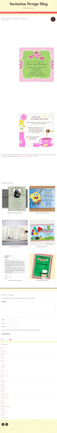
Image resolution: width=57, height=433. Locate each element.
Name (3, 319)
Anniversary (3, 347)
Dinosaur (3, 371)
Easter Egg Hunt (4, 375)
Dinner (2, 369)
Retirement (3, 404)
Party (2, 400)
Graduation (3, 382)
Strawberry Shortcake (5, 406)
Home (2, 12)
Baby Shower (3, 351)
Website (3, 326)
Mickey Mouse (4, 395)
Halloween (3, 386)
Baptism (2, 356)
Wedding (2, 415)
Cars (2, 362)
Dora (2, 373)
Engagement (3, 380)
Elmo (2, 378)
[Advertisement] (28, 33)
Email (2, 323)
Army (2, 349)
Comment (4, 301)
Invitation (3, 391)
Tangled (2, 408)
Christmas (3, 367)
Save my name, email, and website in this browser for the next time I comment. (21, 330)
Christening (3, 364)
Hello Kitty (3, 389)
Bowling (2, 360)
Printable (2, 402)
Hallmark (2, 384)
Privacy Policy (12, 12)
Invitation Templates (5, 393)
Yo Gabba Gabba (4, 417)
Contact (6, 12)
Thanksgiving (3, 411)
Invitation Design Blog (28, 3)
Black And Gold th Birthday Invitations (28, 156)
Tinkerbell (3, 413)
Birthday (2, 358)
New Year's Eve (4, 397)
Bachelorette (3, 353)
